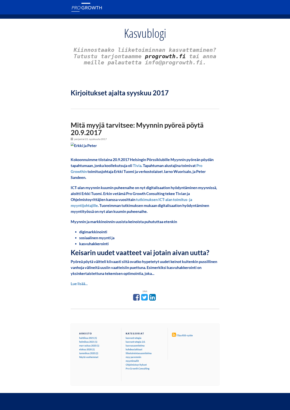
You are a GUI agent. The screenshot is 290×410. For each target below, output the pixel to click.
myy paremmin (133, 357)
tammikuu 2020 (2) (88, 353)
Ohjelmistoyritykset (136, 364)
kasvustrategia (133, 337)
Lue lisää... (79, 283)
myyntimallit (132, 360)
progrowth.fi (165, 56)
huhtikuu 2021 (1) (88, 337)
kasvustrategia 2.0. (135, 341)
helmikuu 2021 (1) (88, 341)
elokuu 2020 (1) (87, 349)
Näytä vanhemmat (88, 357)
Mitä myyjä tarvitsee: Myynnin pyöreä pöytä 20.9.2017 (137, 129)
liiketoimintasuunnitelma (139, 353)
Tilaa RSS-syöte (184, 335)
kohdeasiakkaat (134, 349)
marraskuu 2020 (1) (89, 345)
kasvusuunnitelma (135, 345)
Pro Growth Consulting (137, 368)
